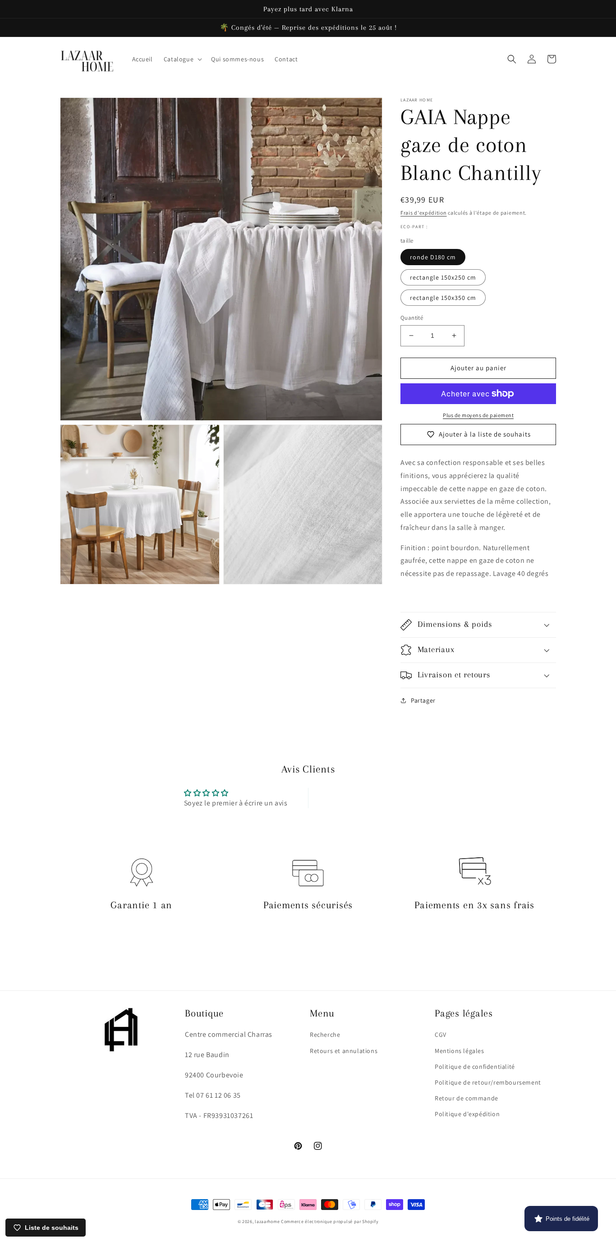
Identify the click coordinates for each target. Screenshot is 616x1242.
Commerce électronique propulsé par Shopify (329, 1221)
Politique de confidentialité (475, 1067)
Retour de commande (466, 1098)
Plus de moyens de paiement (478, 415)
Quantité (411, 318)
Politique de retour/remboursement (488, 1082)
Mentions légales (459, 1051)
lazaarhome (267, 1221)
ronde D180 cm (433, 257)
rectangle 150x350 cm (443, 298)
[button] (182, 59)
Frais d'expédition (423, 212)
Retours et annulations (343, 1051)
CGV (440, 1034)
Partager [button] (423, 700)
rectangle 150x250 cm (443, 277)
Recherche (325, 1034)
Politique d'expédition (467, 1114)
